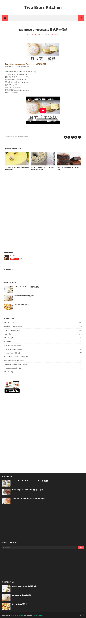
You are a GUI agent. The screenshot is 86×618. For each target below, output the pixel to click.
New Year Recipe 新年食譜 (43, 368)
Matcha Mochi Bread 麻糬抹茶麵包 (26, 287)
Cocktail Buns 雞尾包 (21, 305)
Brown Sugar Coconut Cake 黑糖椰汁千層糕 (27, 490)
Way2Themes (19, 615)
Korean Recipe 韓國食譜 (43, 353)
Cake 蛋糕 (10, 137)
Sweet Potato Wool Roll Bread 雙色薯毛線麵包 (28, 499)
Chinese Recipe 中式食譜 (43, 345)
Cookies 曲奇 (43, 338)
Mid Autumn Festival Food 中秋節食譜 (43, 357)
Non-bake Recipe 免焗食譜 (43, 326)
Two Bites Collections (21, 137)
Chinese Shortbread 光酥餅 (24, 296)
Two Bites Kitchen (43, 7)
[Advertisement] (20, 193)
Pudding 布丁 (43, 372)
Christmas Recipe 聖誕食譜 (43, 349)
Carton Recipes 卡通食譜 (43, 330)
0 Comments (55, 34)
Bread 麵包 (43, 342)
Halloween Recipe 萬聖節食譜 (43, 360)
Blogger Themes (37, 615)
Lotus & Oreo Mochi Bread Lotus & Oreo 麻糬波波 (30, 481)
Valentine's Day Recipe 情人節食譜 (43, 364)
